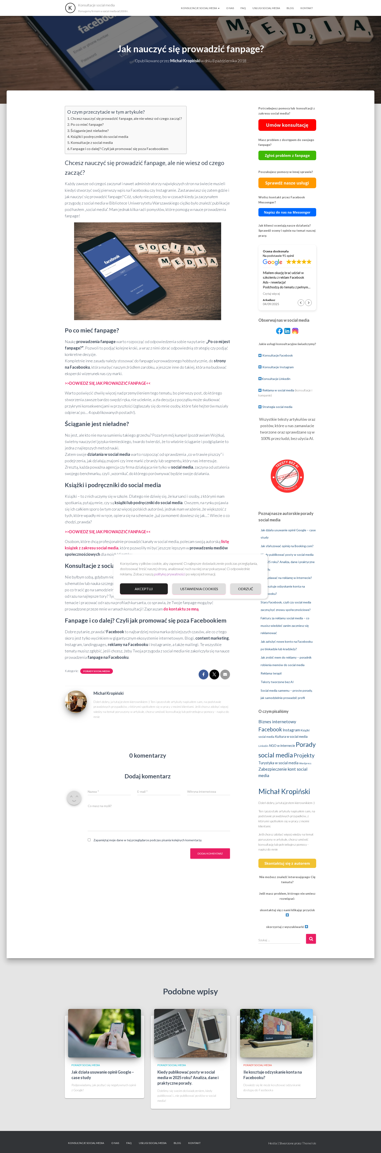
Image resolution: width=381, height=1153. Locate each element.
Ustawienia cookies (199, 589)
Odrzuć (245, 589)
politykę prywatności (169, 574)
